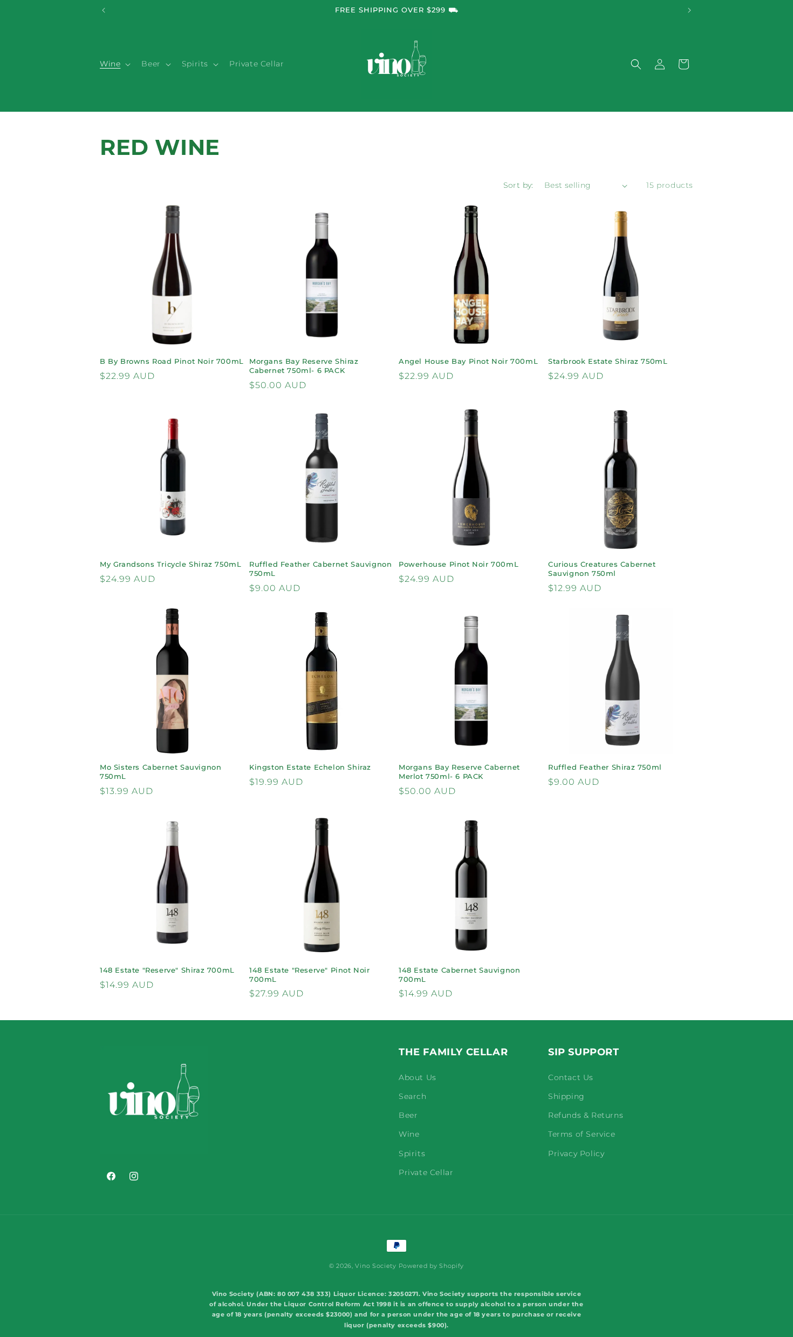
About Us (417, 1077)
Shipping (566, 1096)
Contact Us (570, 1077)
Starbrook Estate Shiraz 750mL (607, 361)
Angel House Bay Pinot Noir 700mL (468, 361)
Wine (409, 1134)
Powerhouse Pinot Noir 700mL (458, 564)
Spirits (412, 1153)
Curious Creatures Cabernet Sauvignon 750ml (602, 569)
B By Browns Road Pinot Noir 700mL (172, 361)
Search (413, 1096)
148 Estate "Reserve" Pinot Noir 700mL (309, 974)
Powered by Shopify (431, 1266)
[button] (114, 63)
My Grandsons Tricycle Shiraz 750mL (170, 564)
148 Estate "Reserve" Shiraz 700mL (167, 970)
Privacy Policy (576, 1153)
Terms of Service (582, 1134)
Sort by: (518, 185)
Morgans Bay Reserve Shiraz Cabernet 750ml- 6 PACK (304, 366)
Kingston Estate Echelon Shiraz (310, 767)
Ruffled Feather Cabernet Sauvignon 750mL (320, 569)
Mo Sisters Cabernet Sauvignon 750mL (160, 772)
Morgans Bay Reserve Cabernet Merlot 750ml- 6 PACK (459, 772)
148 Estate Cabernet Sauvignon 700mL (459, 974)
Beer (408, 1115)
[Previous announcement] (103, 10)
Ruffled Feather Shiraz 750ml (605, 767)
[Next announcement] (689, 10)
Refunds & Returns (585, 1115)
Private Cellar (426, 1172)
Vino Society (375, 1266)
